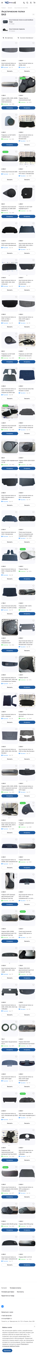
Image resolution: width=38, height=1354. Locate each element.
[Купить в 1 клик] (16, 81)
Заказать (10, 71)
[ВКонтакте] (2, 1306)
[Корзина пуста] (34, 3)
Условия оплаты (15, 1288)
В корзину (10, 108)
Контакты (20, 1292)
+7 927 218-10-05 (6, 1315)
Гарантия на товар (7, 1296)
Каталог (4, 1288)
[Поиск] (27, 3)
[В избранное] (16, 43)
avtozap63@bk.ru (6, 1318)
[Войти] (31, 3)
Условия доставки (7, 1292)
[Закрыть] (34, 1326)
